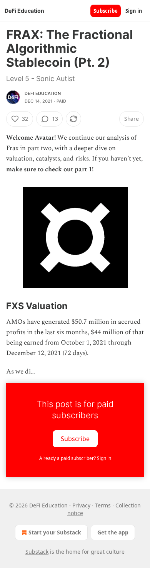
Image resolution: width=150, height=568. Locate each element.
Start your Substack (54, 532)
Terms (103, 505)
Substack (36, 551)
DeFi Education (43, 93)
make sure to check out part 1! (49, 169)
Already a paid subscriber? (75, 458)
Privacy (81, 505)
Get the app (112, 532)
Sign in (133, 10)
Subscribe (105, 10)
